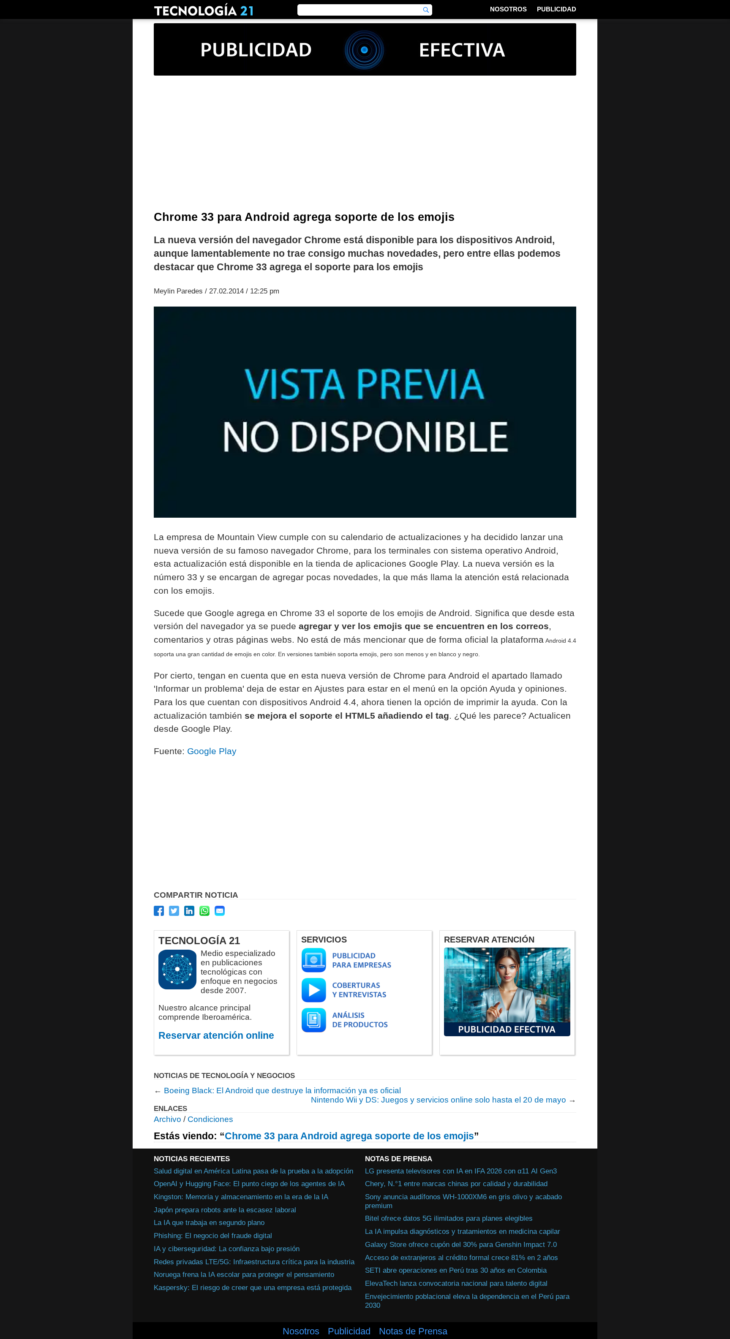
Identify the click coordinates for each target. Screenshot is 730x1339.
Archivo (167, 1119)
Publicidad (556, 9)
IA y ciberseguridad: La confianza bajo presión (227, 1248)
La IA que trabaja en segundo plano (209, 1222)
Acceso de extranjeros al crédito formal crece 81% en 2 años (461, 1257)
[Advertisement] (365, 147)
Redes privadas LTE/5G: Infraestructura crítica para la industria (254, 1262)
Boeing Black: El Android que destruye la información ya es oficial (282, 1090)
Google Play (212, 751)
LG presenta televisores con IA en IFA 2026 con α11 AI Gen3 (461, 1171)
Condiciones (210, 1119)
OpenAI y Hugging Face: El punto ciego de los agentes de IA (249, 1183)
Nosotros (508, 9)
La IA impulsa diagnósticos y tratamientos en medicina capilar (462, 1231)
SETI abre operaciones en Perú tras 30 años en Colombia (456, 1270)
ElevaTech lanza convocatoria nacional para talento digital (456, 1283)
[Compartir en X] (174, 911)
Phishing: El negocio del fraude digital (213, 1235)
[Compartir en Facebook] (159, 911)
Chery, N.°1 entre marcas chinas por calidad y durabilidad (456, 1183)
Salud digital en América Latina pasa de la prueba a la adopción (253, 1171)
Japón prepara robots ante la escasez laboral (225, 1210)
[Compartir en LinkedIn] (189, 911)
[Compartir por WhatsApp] (204, 911)
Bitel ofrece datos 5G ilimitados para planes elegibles (449, 1218)
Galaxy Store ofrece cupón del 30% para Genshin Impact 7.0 (461, 1244)
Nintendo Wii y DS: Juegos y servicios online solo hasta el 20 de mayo (438, 1099)
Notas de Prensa (413, 1331)
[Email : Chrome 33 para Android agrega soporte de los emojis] (220, 911)
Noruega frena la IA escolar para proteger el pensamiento (244, 1274)
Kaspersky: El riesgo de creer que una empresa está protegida (252, 1287)
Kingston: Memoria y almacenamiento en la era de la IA (241, 1196)
